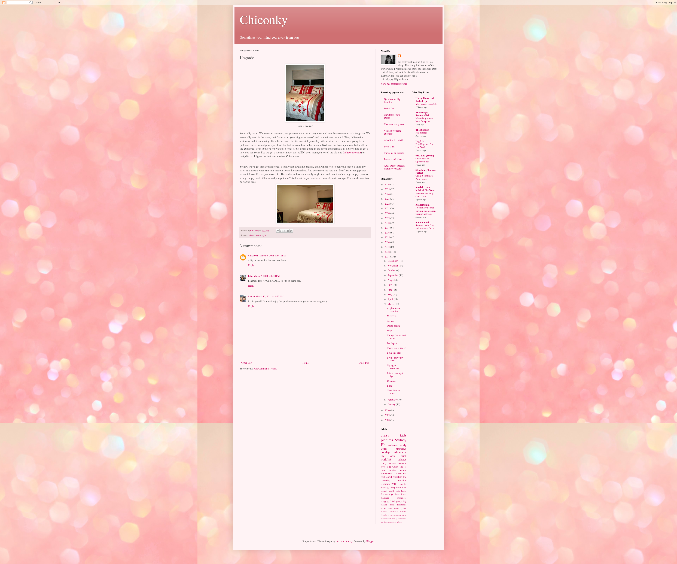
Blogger (370, 541)
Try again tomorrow (393, 367)
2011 (387, 256)
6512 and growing (425, 155)
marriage (385, 497)
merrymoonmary (344, 541)
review (384, 511)
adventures (400, 452)
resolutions (392, 522)
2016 (387, 232)
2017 (387, 227)
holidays (386, 452)
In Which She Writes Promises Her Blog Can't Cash (425, 193)
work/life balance (393, 459)
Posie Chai (389, 146)
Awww (390, 321)
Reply (251, 265)
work (384, 449)
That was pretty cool (394, 124)
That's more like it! (396, 348)
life (404, 476)
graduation (396, 515)
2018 (387, 223)
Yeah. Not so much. (393, 392)
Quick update (393, 325)
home (400, 484)
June (390, 289)
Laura (251, 296)
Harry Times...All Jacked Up (425, 99)
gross (404, 515)
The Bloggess (422, 130)
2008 (387, 420)
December (393, 260)
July (390, 284)
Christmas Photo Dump (392, 116)
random (402, 470)
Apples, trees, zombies (394, 310)
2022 (387, 203)
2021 (387, 208)
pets (398, 490)
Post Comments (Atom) (265, 368)
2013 (387, 246)
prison (403, 508)
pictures (387, 439)
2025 (387, 189)
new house (393, 508)
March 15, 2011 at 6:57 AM (269, 296)
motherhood (386, 518)
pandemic (392, 445)
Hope (389, 330)
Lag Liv (420, 141)
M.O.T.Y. (392, 316)
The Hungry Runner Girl (422, 114)
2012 (387, 251)
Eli (383, 444)
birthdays (401, 449)
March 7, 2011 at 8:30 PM (267, 276)
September (393, 275)
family (402, 445)
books (403, 490)
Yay (404, 501)
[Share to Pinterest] (291, 231)
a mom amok (423, 222)
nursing (384, 522)
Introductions (386, 515)
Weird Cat (389, 108)
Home (306, 362)
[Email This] (278, 231)
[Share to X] (284, 231)
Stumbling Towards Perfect (426, 171)
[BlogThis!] (281, 231)
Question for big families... (392, 100)
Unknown (253, 255)
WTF (394, 484)
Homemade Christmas (393, 473)
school (399, 522)
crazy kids (393, 435)
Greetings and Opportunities (422, 160)
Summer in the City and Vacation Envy (425, 227)
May (390, 294)
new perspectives (399, 518)
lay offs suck (393, 456)
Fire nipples (421, 132)
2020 (387, 213)
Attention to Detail (393, 140)
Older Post (364, 362)
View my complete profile (394, 83)
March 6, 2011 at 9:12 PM (273, 255)
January (392, 404)
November (393, 265)
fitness (403, 494)
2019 (387, 218)
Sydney (400, 439)
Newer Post (246, 362)
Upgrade (391, 381)
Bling (389, 385)
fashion (384, 504)
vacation (402, 480)
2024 (387, 194)
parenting (385, 480)
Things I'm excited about (396, 337)
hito (250, 276)
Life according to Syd (395, 374)
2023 (387, 198)
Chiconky (264, 19)
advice (252, 235)
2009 (387, 415)
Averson (402, 463)
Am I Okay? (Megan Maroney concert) (394, 167)
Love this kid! (394, 352)
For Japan (392, 343)
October (392, 270)
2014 (387, 242)
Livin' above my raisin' (395, 359)
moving (393, 470)
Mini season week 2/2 (426, 103)
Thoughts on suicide (394, 152)
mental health (387, 490)
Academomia (422, 205)
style (264, 235)
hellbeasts (401, 504)
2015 (387, 237)
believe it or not (352, 152)
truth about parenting (391, 476)
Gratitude (385, 484)
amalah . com (423, 187)
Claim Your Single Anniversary (424, 177)
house (258, 235)
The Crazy (392, 466)
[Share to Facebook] (288, 231)
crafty (384, 463)
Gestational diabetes (397, 511)
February (392, 399)
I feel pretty (396, 501)
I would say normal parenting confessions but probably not (426, 210)
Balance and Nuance (394, 159)
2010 (387, 410)
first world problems (390, 494)
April (391, 299)
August (391, 280)
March (391, 304)
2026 (387, 184)
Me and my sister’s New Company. (424, 120)
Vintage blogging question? (392, 132)
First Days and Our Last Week (425, 145)
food (392, 504)
